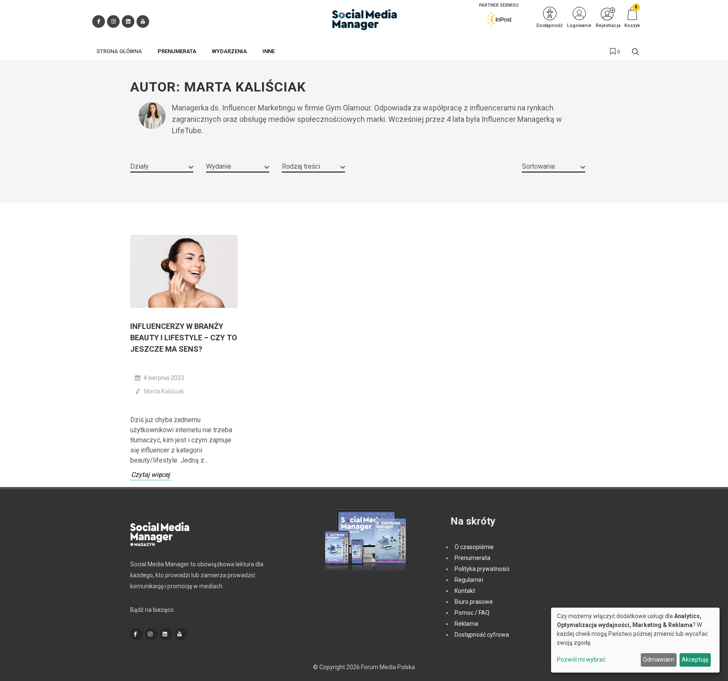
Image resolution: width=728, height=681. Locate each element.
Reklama (466, 623)
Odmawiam (658, 659)
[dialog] (635, 640)
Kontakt (465, 590)
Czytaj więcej (150, 475)
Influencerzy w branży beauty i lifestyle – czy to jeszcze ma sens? (183, 337)
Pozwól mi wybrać (581, 659)
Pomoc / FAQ (472, 612)
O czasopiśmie (474, 547)
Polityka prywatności (482, 568)
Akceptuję (695, 659)
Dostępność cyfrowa (482, 634)
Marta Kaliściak (164, 391)
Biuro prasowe (474, 601)
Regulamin (469, 579)
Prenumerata (472, 557)
